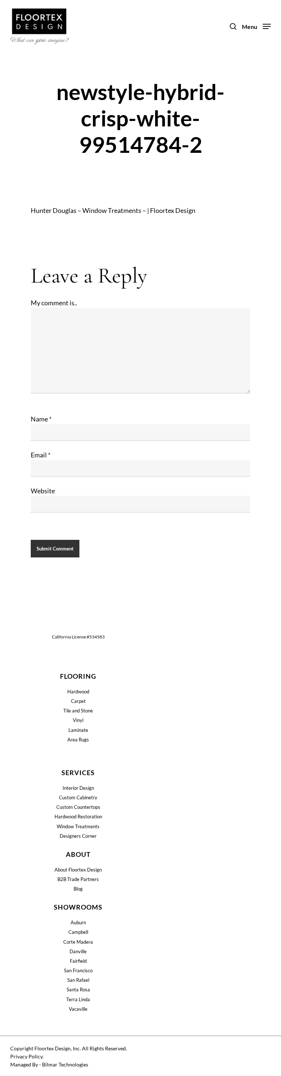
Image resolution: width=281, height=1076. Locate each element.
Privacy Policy (26, 1056)
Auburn (78, 922)
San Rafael (78, 980)
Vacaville (78, 1009)
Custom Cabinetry (78, 797)
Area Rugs (78, 739)
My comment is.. (54, 303)
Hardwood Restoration (78, 816)
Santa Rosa (78, 989)
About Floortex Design (78, 870)
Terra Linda (78, 999)
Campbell (78, 932)
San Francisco (78, 970)
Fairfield (78, 961)
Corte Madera (78, 942)
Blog (78, 889)
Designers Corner (78, 836)
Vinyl (78, 720)
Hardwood (78, 691)
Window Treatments (78, 826)
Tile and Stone (78, 711)
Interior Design (78, 788)
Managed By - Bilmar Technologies (49, 1064)
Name (41, 419)
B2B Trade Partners (78, 879)
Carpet (78, 701)
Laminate (78, 730)
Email (40, 455)
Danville (78, 951)
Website (43, 491)
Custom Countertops (78, 807)
